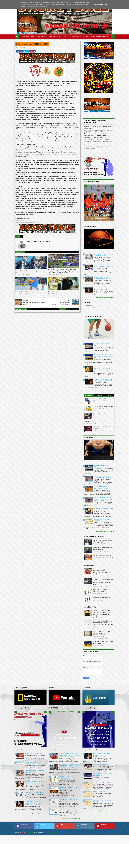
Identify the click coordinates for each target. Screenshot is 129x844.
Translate (97, 308)
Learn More (98, 4)
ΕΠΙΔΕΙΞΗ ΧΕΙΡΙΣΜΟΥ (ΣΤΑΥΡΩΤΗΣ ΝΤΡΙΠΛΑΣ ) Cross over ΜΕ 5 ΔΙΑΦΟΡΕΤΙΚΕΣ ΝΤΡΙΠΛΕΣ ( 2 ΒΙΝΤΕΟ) (103, 368)
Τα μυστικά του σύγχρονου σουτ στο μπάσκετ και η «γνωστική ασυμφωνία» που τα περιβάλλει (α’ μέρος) (69, 766)
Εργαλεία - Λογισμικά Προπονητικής (99, 36)
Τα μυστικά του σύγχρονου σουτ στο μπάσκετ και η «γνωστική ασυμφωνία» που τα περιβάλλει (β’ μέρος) (69, 755)
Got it (107, 4)
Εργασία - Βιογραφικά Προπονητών (80, 36)
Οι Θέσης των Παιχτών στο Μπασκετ (103, 406)
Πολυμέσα (66, 36)
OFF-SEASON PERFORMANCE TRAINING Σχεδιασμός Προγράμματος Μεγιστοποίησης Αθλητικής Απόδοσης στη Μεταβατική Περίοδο (62, 270)
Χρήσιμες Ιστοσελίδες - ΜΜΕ (54, 36)
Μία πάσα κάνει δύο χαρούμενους (34, 792)
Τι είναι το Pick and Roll (99, 399)
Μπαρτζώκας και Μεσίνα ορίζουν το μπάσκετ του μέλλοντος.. (29, 271)
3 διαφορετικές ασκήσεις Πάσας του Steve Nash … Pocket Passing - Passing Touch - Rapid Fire (34, 803)
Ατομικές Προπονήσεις (98, 731)
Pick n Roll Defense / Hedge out (102, 414)
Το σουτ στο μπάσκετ (54, 292)
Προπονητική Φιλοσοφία (98, 205)
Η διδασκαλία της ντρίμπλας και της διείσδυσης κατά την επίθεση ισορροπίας (103, 356)
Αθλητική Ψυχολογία (30, 731)
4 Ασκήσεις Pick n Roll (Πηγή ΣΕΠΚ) (103, 782)
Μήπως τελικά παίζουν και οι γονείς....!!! (26, 292)
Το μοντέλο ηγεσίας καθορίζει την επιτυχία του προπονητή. (98, 211)
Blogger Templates (49, 832)
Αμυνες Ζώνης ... (88, 421)
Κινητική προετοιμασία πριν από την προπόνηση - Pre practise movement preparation (103, 499)
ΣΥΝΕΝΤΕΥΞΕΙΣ (64, 735)
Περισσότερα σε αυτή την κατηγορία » (105, 297)
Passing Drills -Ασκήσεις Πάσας (34, 753)
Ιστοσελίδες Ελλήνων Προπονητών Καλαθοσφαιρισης (32, 36)
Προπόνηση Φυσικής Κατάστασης (103, 288)
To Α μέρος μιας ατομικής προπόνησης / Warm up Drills (98, 737)
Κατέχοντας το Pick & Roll (100, 764)
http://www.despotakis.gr (28, 222)
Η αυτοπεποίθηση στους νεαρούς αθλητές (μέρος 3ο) (30, 737)
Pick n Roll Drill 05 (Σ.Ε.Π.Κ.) (101, 791)
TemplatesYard (29, 832)
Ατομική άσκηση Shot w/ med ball (68, 809)
